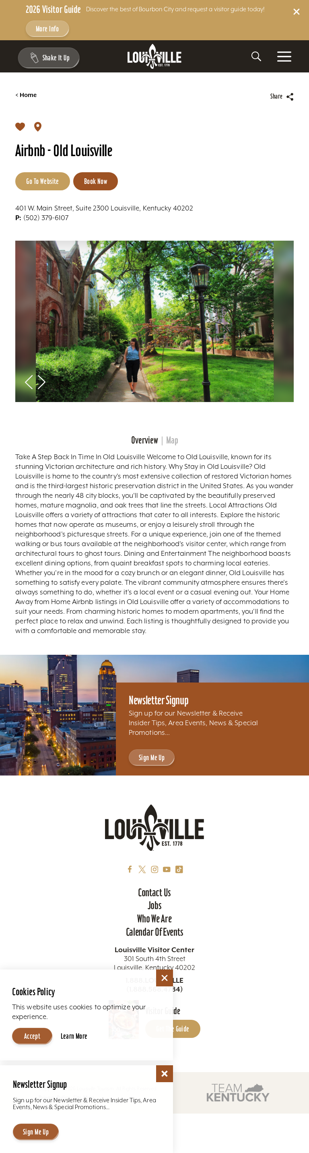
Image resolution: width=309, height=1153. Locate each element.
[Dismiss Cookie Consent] (164, 977)
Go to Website (42, 181)
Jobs (155, 905)
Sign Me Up (152, 757)
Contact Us (154, 893)
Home (26, 95)
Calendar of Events (154, 932)
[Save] (20, 126)
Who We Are (154, 919)
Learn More (74, 1036)
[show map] (38, 126)
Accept (32, 1036)
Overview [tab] (144, 440)
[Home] (154, 56)
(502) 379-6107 (41, 217)
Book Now (95, 181)
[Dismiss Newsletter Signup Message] (164, 1073)
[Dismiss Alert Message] (296, 11)
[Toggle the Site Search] (256, 56)
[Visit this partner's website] (238, 1092)
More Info (47, 29)
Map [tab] (172, 440)
